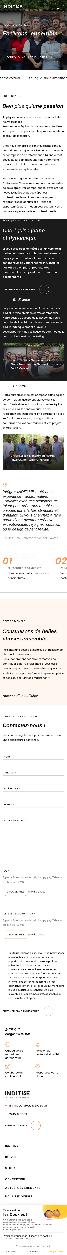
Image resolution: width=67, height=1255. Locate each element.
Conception (15, 1179)
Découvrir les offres (19, 289)
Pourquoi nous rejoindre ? (27, 57)
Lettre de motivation (19, 913)
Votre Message (15, 820)
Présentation (10, 78)
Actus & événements (23, 1188)
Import (11, 1156)
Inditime (12, 1145)
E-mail (9, 804)
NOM (8, 756)
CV (6, 870)
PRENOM (10, 772)
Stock (10, 1168)
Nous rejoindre (19, 1196)
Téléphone (12, 788)
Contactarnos (16, 1125)
